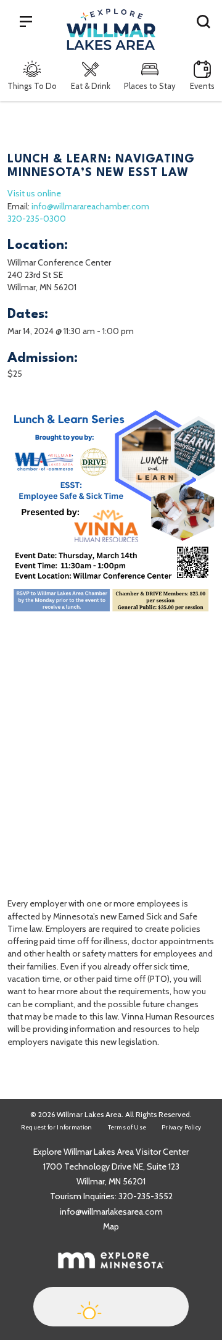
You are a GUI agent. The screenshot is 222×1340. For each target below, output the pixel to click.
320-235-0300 (36, 218)
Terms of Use (127, 1127)
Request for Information (56, 1127)
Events (202, 86)
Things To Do (32, 86)
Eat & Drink (90, 86)
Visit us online (34, 193)
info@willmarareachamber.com (90, 206)
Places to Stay (150, 86)
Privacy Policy (181, 1127)
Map (111, 1226)
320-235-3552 (145, 1196)
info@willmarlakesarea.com (111, 1211)
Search (203, 21)
